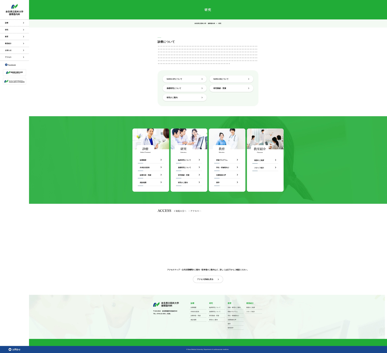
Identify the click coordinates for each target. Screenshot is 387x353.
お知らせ (8, 50)
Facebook (12, 65)
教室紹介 (250, 303)
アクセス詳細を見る (205, 279)
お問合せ (16, 349)
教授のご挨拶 (259, 160)
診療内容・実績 (145, 175)
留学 (218, 182)
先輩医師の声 (221, 175)
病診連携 (143, 182)
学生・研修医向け (222, 167)
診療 (192, 303)
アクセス (8, 57)
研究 (211, 303)
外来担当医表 (145, 167)
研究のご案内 (172, 98)
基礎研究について (174, 88)
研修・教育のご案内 (234, 307)
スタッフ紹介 (259, 168)
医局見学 (230, 328)
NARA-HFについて (174, 79)
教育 (229, 303)
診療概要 (143, 160)
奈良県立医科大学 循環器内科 (205, 23)
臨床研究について (184, 160)
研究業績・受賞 (219, 88)
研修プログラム (222, 160)
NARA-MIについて (221, 79)
